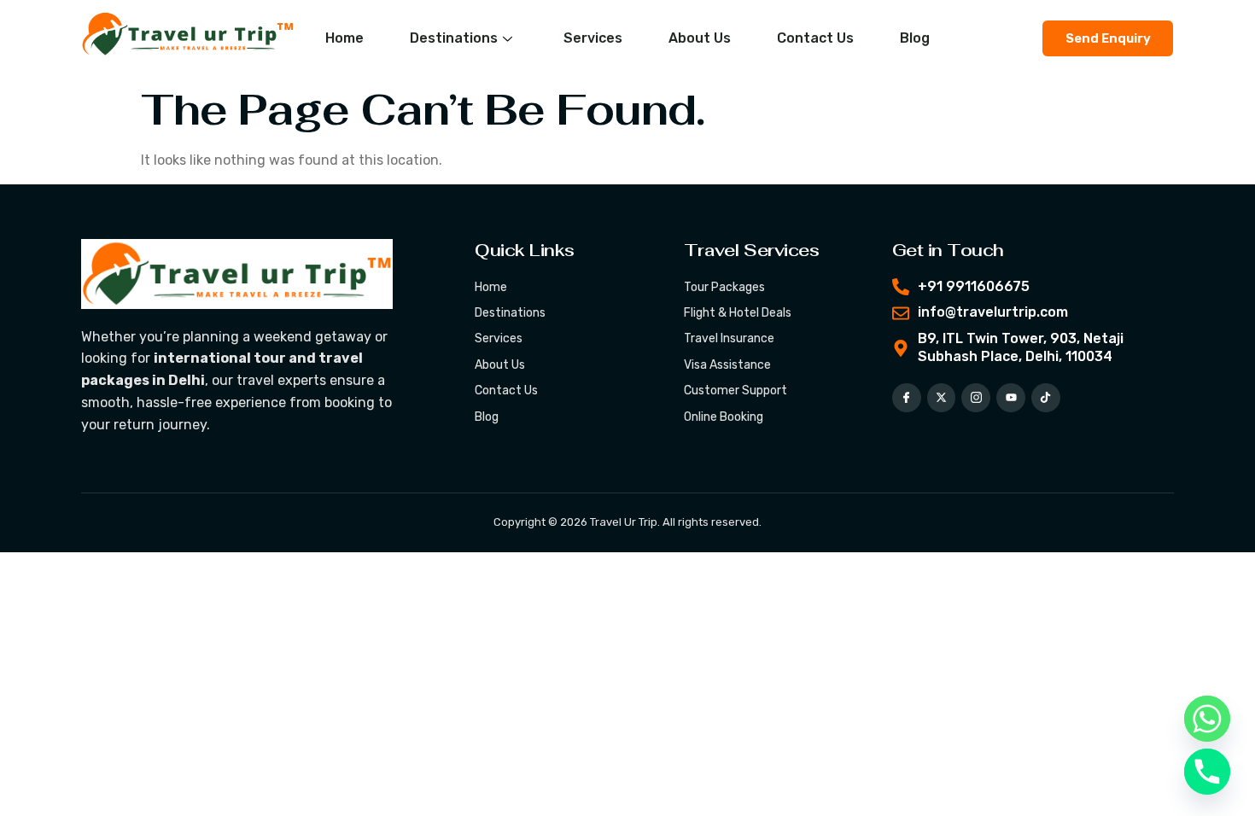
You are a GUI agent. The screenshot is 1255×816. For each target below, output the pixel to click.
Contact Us (815, 38)
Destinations (454, 38)
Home (344, 38)
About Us (699, 38)
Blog (915, 38)
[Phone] (1207, 772)
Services (592, 38)
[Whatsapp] (1207, 719)
